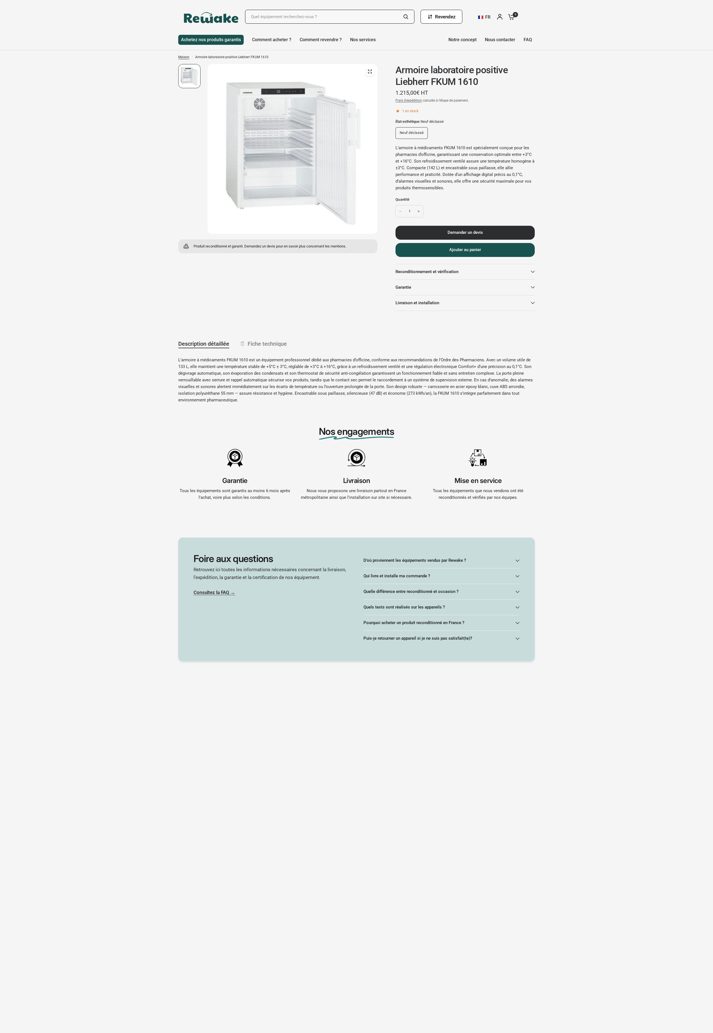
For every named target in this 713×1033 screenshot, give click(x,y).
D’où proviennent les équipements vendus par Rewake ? (414, 560)
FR (487, 17)
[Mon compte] (501, 16)
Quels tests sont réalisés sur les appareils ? (404, 607)
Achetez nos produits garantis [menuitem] (211, 39)
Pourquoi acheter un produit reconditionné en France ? (413, 622)
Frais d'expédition (408, 100)
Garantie (403, 287)
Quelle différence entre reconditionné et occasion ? (410, 591)
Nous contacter (500, 39)
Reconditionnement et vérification (426, 271)
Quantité (402, 199)
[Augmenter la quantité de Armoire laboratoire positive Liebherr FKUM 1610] (418, 211)
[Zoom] (370, 71)
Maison (183, 57)
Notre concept (462, 39)
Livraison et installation (417, 302)
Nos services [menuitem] (363, 39)
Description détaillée (203, 343)
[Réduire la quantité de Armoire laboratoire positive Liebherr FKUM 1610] (400, 211)
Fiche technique (267, 343)
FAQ (528, 39)
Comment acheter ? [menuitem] (271, 39)
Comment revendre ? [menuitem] (321, 39)
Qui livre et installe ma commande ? (396, 575)
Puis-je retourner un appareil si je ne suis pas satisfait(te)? (417, 638)
